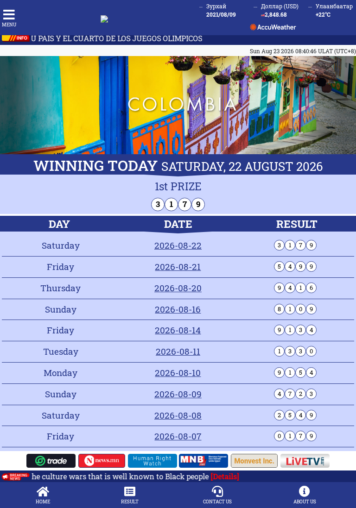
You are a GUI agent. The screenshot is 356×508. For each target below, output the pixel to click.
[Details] (214, 476)
